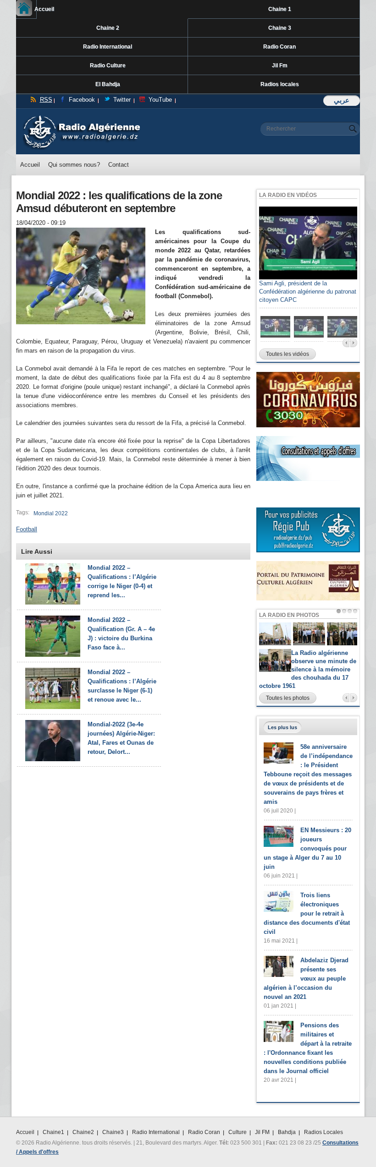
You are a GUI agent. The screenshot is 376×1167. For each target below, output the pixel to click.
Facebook (82, 99)
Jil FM (262, 1132)
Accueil (35, 9)
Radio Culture (108, 65)
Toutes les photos (288, 698)
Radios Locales (323, 1132)
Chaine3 (113, 1132)
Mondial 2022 (50, 513)
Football (26, 529)
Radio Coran (279, 47)
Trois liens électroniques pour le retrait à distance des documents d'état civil (307, 913)
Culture (237, 1132)
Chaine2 (83, 1132)
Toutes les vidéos (287, 354)
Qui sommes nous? (74, 164)
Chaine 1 (279, 9)
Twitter (122, 99)
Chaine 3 (279, 28)
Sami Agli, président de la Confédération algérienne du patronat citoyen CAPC (307, 291)
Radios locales (279, 84)
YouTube (160, 99)
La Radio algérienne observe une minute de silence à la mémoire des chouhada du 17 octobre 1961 (307, 669)
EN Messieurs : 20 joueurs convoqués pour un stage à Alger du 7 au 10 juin (307, 848)
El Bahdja (107, 84)
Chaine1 (53, 1132)
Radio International (107, 47)
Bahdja (287, 1132)
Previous (346, 342)
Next (353, 342)
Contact (118, 164)
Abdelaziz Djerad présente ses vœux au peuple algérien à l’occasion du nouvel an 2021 (306, 978)
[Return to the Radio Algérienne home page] (81, 117)
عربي (341, 100)
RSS (46, 99)
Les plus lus (282, 727)
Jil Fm (280, 65)
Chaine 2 (107, 28)
